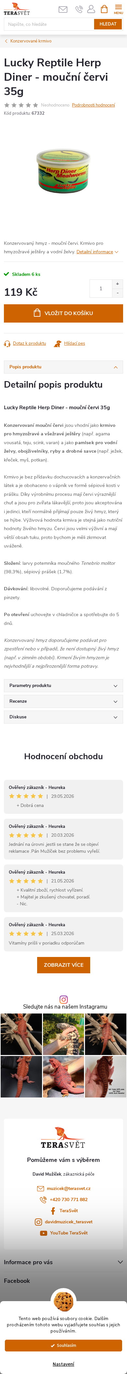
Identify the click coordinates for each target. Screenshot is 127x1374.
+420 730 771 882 (69, 1200)
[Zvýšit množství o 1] (117, 284)
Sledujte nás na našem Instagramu (65, 1007)
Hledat (108, 24)
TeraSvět (69, 1211)
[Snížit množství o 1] (117, 293)
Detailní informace (95, 252)
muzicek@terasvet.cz (69, 1188)
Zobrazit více (63, 965)
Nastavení (63, 1364)
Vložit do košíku (69, 313)
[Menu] (118, 8)
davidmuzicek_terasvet (68, 1222)
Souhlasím (66, 1345)
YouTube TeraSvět (69, 1233)
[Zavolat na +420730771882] (79, 9)
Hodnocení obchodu (63, 756)
